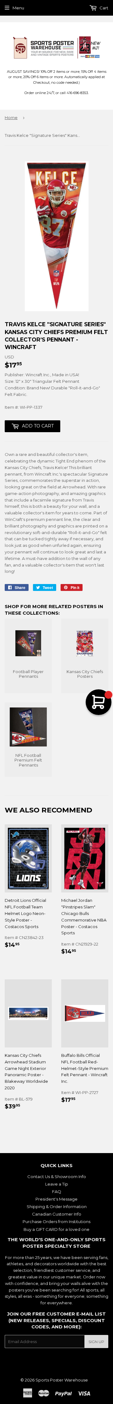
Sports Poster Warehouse (61, 1379)
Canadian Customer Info (56, 1214)
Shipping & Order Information (57, 1206)
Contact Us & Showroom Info (56, 1176)
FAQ (56, 1191)
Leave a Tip (56, 1184)
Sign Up (96, 1341)
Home (11, 117)
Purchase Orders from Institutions (56, 1221)
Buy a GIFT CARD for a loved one (56, 1229)
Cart (103, 7)
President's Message (56, 1199)
